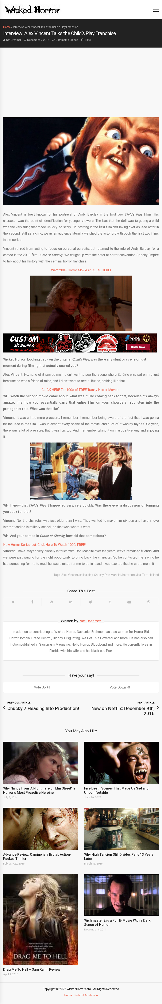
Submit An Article (86, 995)
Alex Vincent (69, 574)
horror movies (131, 574)
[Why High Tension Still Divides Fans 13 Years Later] (121, 829)
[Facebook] (32, 602)
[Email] (129, 602)
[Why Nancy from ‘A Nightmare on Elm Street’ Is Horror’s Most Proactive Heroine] (40, 763)
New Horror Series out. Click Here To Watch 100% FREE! (44, 545)
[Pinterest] (51, 602)
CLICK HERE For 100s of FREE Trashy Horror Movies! (81, 390)
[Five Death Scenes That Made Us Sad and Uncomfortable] (121, 763)
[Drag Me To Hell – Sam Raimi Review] (40, 919)
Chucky (99, 574)
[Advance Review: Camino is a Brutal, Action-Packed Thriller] (40, 829)
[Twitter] (13, 602)
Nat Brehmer (13, 39)
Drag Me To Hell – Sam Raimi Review (31, 969)
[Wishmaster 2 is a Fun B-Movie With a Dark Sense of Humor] (121, 895)
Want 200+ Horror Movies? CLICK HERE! (81, 270)
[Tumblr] (110, 602)
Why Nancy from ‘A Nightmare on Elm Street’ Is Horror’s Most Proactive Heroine (39, 790)
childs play (86, 574)
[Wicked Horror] (32, 9)
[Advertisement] (81, 79)
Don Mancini (113, 574)
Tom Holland (150, 574)
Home (7, 27)
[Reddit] (91, 602)
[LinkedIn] (71, 602)
